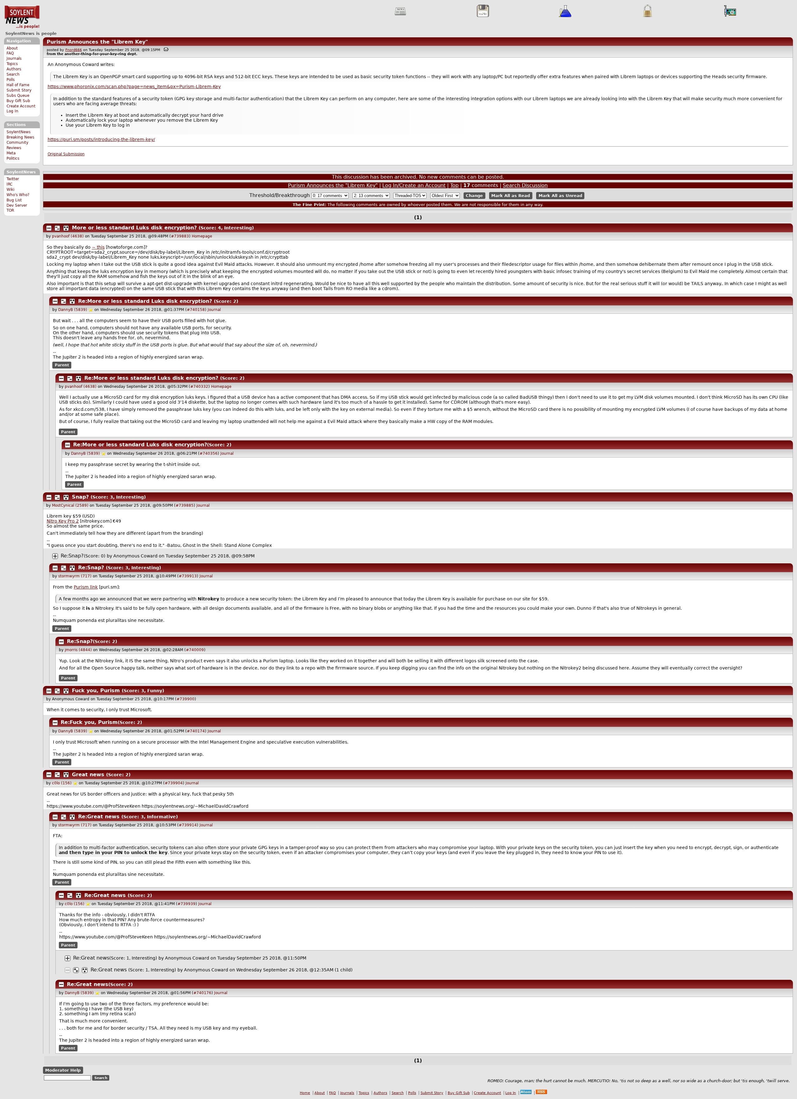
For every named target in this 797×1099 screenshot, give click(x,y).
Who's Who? (18, 195)
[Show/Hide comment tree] (57, 228)
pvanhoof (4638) (68, 236)
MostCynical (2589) (70, 505)
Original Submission (66, 154)
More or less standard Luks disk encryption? (134, 228)
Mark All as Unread (560, 195)
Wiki (10, 189)
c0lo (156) (62, 783)
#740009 (195, 650)
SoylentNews (22, 17)
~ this (98, 247)
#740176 (202, 993)
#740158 (196, 310)
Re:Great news (99, 817)
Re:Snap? (72, 556)
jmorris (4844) (78, 650)
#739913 (188, 576)
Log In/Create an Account (414, 185)
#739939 (186, 904)
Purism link (86, 587)
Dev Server (17, 205)
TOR (10, 210)
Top (454, 185)
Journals (14, 58)
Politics (13, 158)
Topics (12, 64)
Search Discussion (525, 185)
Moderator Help (63, 1070)
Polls (11, 79)
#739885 (185, 505)
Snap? (80, 497)
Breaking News (20, 137)
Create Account (21, 106)
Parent (62, 365)
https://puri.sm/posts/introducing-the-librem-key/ (101, 139)
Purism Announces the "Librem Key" (97, 42)
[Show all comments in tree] (66, 228)
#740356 (209, 453)
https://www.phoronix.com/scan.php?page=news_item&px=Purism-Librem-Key (134, 86)
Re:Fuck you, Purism (89, 722)
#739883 (180, 236)
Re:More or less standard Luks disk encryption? (145, 301)
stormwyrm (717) (75, 576)
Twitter (13, 179)
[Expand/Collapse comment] (49, 228)
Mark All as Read (510, 195)
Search (13, 74)
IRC (9, 184)
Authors (14, 69)
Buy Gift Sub (18, 101)
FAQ (10, 53)
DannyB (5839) (72, 310)
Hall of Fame (18, 85)
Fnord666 (73, 50)
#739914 (188, 825)
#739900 (186, 699)
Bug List (14, 200)
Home (305, 1093)
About (12, 48)
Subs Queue (18, 95)
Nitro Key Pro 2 (63, 521)
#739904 (174, 783)
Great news (88, 774)
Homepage (202, 236)
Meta (11, 153)
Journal (214, 310)
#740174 (196, 731)
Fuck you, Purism (96, 690)
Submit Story (19, 90)
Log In (12, 111)
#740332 (199, 386)
